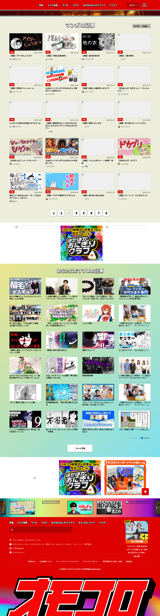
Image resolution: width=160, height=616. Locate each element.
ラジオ (65, 5)
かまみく (68, 544)
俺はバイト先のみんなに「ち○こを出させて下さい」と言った (25, 196)
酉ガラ (14, 201)
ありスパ (59, 544)
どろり (123, 59)
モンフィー (78, 544)
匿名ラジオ (50, 544)
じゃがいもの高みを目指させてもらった (25, 123)
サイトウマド (89, 59)
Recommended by (135, 438)
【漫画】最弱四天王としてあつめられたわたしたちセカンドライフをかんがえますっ (61, 125)
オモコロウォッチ (37, 544)
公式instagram (18, 548)
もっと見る (81, 448)
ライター (114, 5)
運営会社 (129, 561)
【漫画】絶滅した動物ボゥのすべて (95, 88)
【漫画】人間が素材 (126, 55)
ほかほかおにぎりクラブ (94, 5)
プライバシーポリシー (91, 561)
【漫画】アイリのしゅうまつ (20, 55)
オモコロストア (19, 552)
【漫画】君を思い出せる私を (93, 195)
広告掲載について (46, 561)
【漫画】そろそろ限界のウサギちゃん (60, 195)
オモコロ (21, 5)
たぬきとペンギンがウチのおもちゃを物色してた (61, 161)
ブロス (76, 5)
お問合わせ (32, 561)
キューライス (17, 92)
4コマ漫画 (22, 522)
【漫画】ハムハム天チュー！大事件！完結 (97, 161)
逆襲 (86, 166)
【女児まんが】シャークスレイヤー (23, 160)
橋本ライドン (17, 59)
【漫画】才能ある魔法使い (56, 55)
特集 (41, 5)
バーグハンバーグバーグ (75, 569)
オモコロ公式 (18, 540)
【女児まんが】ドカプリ (127, 160)
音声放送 (87, 544)
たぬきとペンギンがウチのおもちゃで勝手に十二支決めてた (61, 89)
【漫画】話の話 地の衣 (91, 55)
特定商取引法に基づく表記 (112, 561)
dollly (51, 59)
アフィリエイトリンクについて (67, 561)
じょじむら (124, 94)
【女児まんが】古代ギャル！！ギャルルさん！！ (133, 89)
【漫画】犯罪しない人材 (91, 123)
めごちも (52, 94)
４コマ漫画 (53, 5)
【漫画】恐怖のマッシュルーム (21, 88)
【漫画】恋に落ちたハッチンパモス (132, 123)
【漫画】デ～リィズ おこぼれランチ (133, 195)
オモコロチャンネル (33, 540)
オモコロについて (86, 522)
